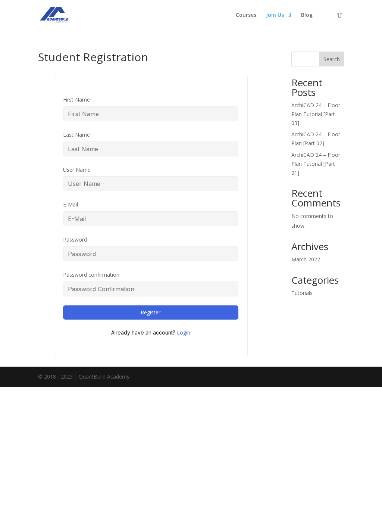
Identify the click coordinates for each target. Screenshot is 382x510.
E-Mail (70, 204)
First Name (76, 99)
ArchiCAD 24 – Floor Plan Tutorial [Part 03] (315, 114)
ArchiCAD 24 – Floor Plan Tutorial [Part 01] (315, 163)
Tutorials (302, 292)
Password (75, 239)
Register (150, 312)
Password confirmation (91, 274)
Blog (307, 15)
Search (331, 59)
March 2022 (305, 259)
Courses (246, 15)
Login (183, 332)
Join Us (275, 15)
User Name (77, 169)
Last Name (76, 134)
